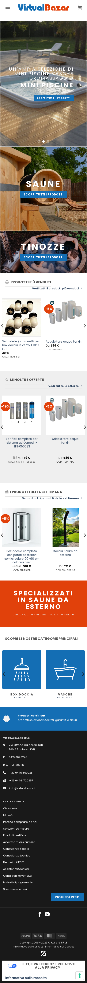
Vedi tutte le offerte (63, 386)
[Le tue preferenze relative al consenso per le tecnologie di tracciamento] (80, 976)
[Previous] (4, 674)
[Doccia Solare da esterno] (65, 527)
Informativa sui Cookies (59, 946)
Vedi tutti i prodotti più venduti (55, 288)
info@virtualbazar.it (22, 788)
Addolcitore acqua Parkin (64, 342)
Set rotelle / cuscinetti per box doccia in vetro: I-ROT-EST (21, 345)
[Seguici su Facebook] (39, 914)
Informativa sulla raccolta (26, 978)
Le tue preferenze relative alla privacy (47, 966)
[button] (7, 7)
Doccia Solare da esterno (65, 553)
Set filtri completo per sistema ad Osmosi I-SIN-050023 (22, 442)
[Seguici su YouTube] (47, 914)
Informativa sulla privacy (28, 946)
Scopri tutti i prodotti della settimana (50, 498)
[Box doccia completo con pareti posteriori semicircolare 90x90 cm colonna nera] (21, 527)
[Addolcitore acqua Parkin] (65, 415)
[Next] (82, 674)
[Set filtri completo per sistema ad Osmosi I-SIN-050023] (21, 415)
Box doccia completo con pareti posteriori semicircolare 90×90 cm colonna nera (21, 556)
